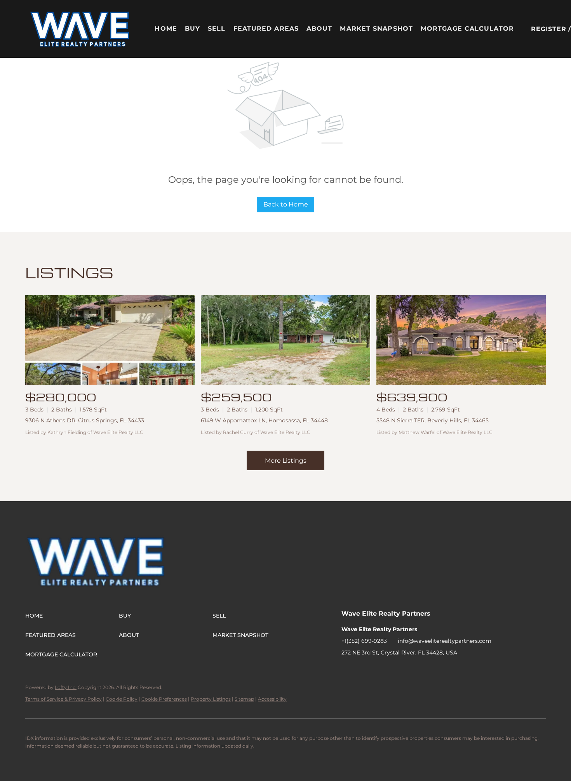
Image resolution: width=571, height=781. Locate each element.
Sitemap (244, 699)
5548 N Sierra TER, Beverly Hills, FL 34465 (432, 420)
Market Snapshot (376, 28)
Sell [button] (216, 28)
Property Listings (211, 699)
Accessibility (272, 699)
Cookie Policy (122, 699)
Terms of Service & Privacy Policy (63, 699)
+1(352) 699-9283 (364, 640)
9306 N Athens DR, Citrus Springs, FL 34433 (84, 420)
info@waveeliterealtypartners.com (444, 640)
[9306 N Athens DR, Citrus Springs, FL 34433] (110, 340)
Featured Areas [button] (266, 28)
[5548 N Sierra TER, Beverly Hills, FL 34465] (461, 340)
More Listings (285, 460)
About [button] (319, 28)
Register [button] (549, 29)
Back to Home (285, 204)
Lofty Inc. (66, 687)
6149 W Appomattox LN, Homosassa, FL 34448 (264, 420)
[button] (80, 29)
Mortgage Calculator (467, 28)
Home (166, 28)
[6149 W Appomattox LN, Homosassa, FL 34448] (285, 340)
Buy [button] (192, 28)
